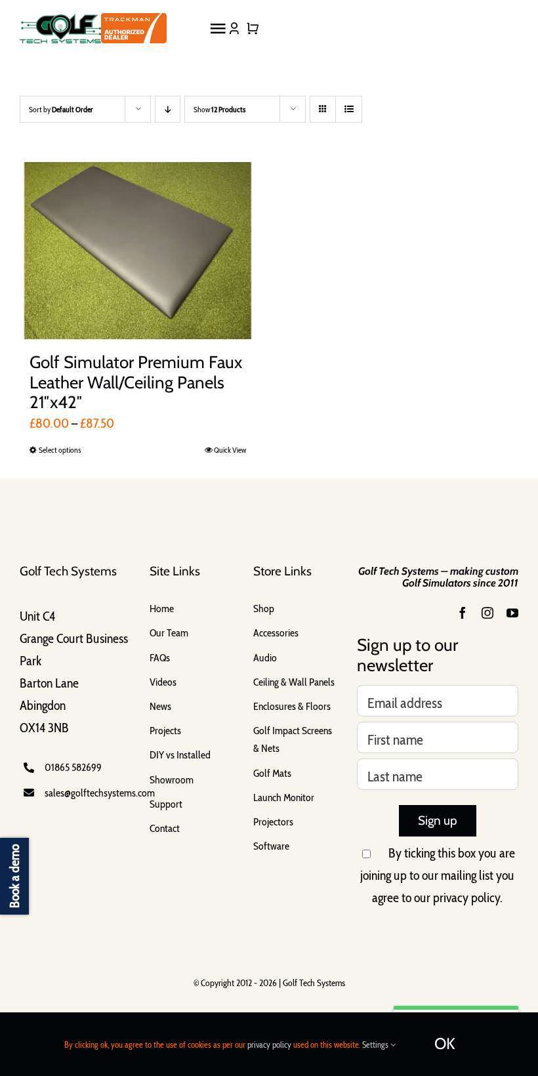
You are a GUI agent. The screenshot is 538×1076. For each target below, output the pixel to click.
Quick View (230, 450)
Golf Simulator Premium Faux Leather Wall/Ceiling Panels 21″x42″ (136, 382)
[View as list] (349, 109)
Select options (60, 450)
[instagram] (487, 613)
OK (444, 1043)
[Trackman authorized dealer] (134, 24)
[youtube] (512, 613)
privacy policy (466, 897)
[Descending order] (167, 109)
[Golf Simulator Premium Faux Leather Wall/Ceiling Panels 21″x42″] (138, 250)
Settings (376, 1044)
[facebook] (462, 613)
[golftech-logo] (60, 20)
